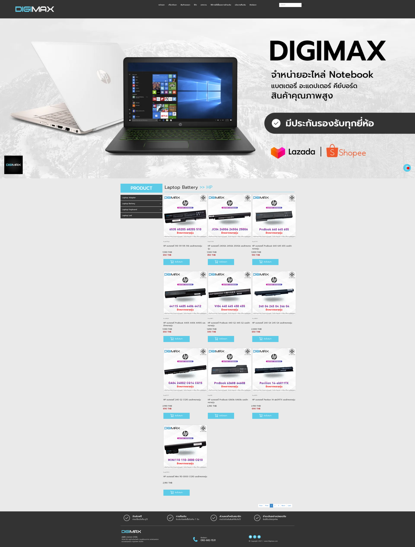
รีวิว (195, 5)
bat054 (166, 241)
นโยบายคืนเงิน (240, 5)
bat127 (166, 395)
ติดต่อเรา (253, 5)
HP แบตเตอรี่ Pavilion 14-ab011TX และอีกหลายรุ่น (273, 399)
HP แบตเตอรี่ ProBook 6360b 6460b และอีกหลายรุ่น (228, 401)
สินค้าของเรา (185, 5)
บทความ (204, 5)
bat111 (210, 395)
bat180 (255, 318)
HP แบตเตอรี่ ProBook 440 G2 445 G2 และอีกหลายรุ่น (229, 324)
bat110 (254, 395)
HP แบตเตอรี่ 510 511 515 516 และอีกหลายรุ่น (182, 245)
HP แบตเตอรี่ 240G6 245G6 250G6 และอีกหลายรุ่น (229, 247)
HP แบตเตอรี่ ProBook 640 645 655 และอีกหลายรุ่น (272, 247)
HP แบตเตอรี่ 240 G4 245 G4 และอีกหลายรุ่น (272, 322)
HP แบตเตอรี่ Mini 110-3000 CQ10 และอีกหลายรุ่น (185, 476)
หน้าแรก (162, 5)
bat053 (166, 472)
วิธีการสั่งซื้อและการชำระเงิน (221, 5)
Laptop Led (127, 215)
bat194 (166, 318)
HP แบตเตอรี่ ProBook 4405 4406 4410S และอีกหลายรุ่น (184, 324)
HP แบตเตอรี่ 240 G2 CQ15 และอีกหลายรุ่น (182, 399)
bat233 (211, 241)
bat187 (210, 318)
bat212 (255, 241)
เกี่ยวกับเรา (172, 5)
